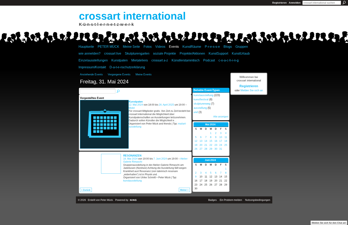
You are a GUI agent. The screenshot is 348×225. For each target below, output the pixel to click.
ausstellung (200, 107)
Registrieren (279, 2)
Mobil (132, 108)
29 (210, 148)
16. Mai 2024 (130, 158)
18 (225, 141)
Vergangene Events (119, 74)
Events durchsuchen (118, 91)
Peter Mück (106, 200)
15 (210, 141)
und (196, 112)
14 (205, 141)
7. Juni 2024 (160, 158)
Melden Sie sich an (251, 90)
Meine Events (144, 74)
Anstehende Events (91, 74)
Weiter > (184, 190)
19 (196, 145)
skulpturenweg (202, 103)
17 (220, 141)
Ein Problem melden (231, 200)
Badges (212, 200)
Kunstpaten (136, 101)
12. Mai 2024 (136, 104)
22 (210, 145)
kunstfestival (201, 99)
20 (201, 145)
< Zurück (85, 190)
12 (196, 141)
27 (201, 148)
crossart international (132, 16)
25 (225, 145)
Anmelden (294, 2)
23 (215, 145)
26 (196, 148)
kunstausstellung (132, 180)
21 (205, 145)
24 (220, 145)
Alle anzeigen (220, 116)
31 (220, 148)
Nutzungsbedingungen (257, 200)
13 (201, 141)
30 (215, 148)
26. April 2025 (166, 104)
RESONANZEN (132, 155)
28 (205, 148)
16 (215, 141)
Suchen (344, 2)
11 (226, 137)
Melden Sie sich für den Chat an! (329, 223)
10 (220, 137)
